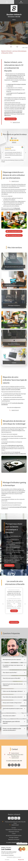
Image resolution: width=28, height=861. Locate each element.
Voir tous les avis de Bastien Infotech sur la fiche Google (12, 160)
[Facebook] (9, 765)
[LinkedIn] (15, 765)
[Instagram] (18, 765)
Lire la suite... (8, 157)
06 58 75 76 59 (16, 122)
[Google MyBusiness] (12, 765)
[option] (14, 33)
